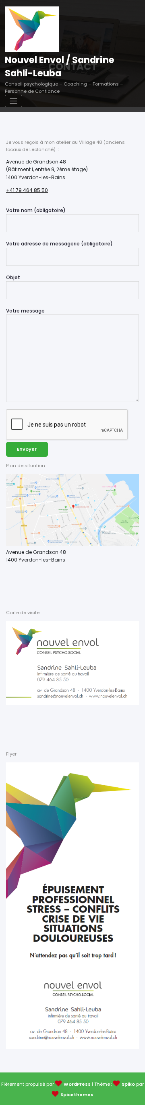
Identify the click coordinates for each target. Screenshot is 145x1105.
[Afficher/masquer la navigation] (13, 101)
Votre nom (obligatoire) (36, 210)
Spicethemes (76, 1094)
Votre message (25, 310)
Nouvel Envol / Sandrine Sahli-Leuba (59, 66)
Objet (13, 277)
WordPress (77, 1084)
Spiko (128, 1084)
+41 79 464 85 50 (27, 190)
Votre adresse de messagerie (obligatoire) (59, 243)
